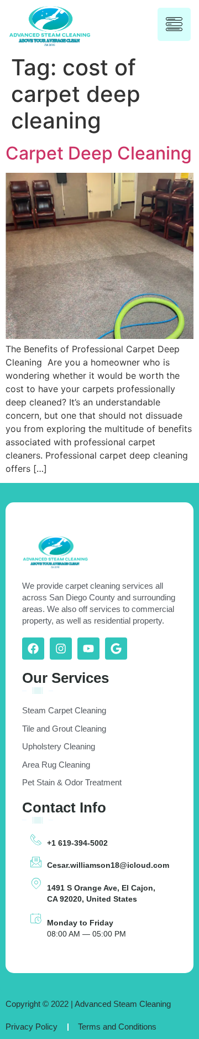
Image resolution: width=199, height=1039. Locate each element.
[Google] (116, 648)
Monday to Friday (80, 922)
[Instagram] (61, 648)
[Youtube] (88, 648)
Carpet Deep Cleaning (99, 153)
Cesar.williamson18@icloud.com (108, 865)
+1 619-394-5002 (77, 843)
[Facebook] (33, 648)
